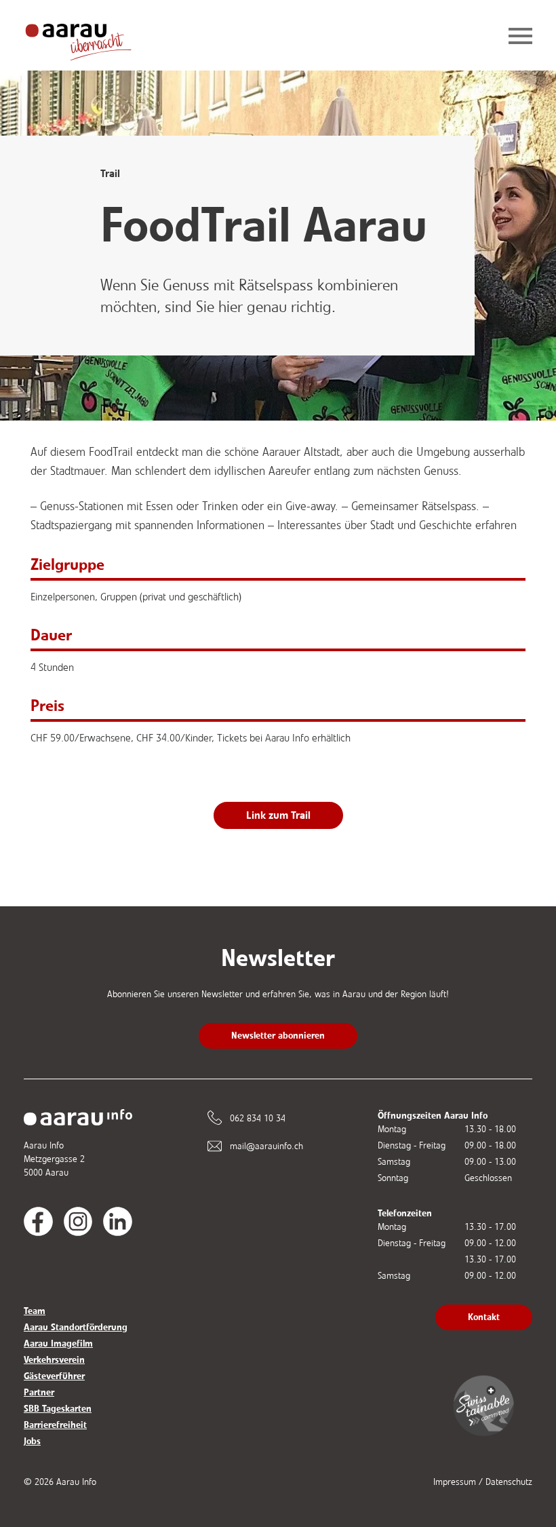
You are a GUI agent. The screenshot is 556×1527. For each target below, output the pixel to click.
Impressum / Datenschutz (482, 1482)
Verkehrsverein (54, 1360)
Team (34, 1311)
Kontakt (484, 1317)
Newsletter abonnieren (278, 1035)
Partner (39, 1392)
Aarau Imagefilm (58, 1343)
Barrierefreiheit (55, 1425)
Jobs (32, 1441)
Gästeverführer (54, 1376)
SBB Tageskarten (58, 1408)
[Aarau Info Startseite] (89, 37)
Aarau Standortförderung (75, 1327)
